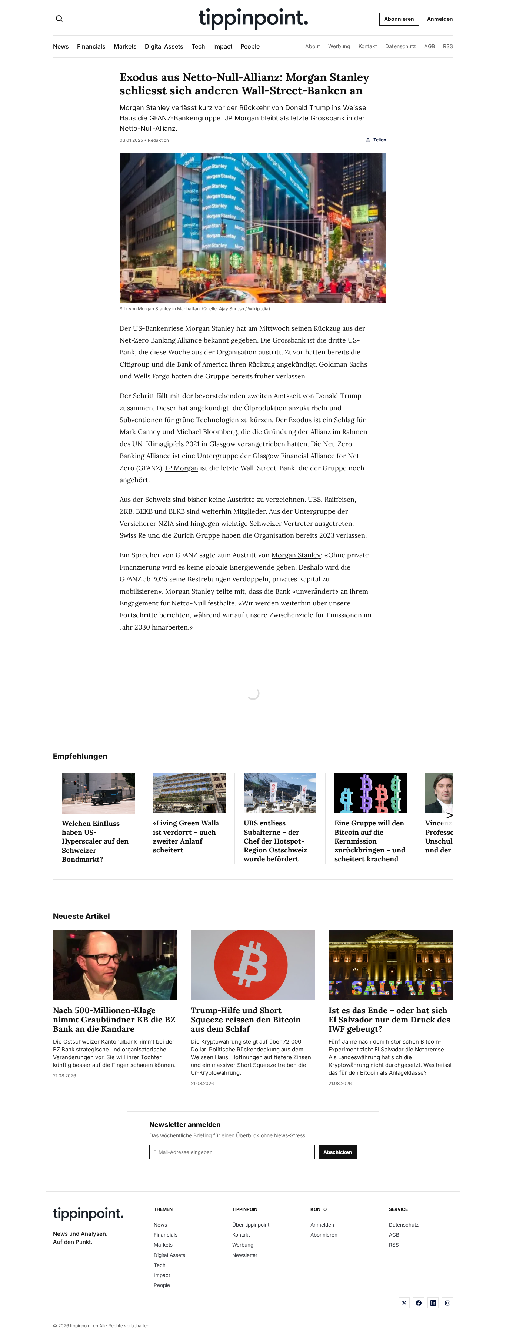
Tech (198, 46)
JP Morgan (181, 468)
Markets (125, 46)
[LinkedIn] (433, 1302)
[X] (404, 1302)
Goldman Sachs (343, 364)
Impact (222, 46)
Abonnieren (399, 19)
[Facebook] (418, 1302)
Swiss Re (133, 535)
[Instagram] (447, 1302)
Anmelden (440, 19)
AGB (429, 46)
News (61, 46)
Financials (91, 46)
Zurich (183, 535)
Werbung (339, 46)
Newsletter (244, 1255)
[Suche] (59, 19)
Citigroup (135, 364)
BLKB (177, 511)
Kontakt (368, 46)
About (312, 46)
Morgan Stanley (209, 328)
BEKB (144, 511)
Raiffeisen (339, 499)
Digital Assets (164, 46)
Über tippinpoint (250, 1225)
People (250, 46)
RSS (448, 46)
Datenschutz (400, 46)
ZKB (126, 511)
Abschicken (337, 1152)
